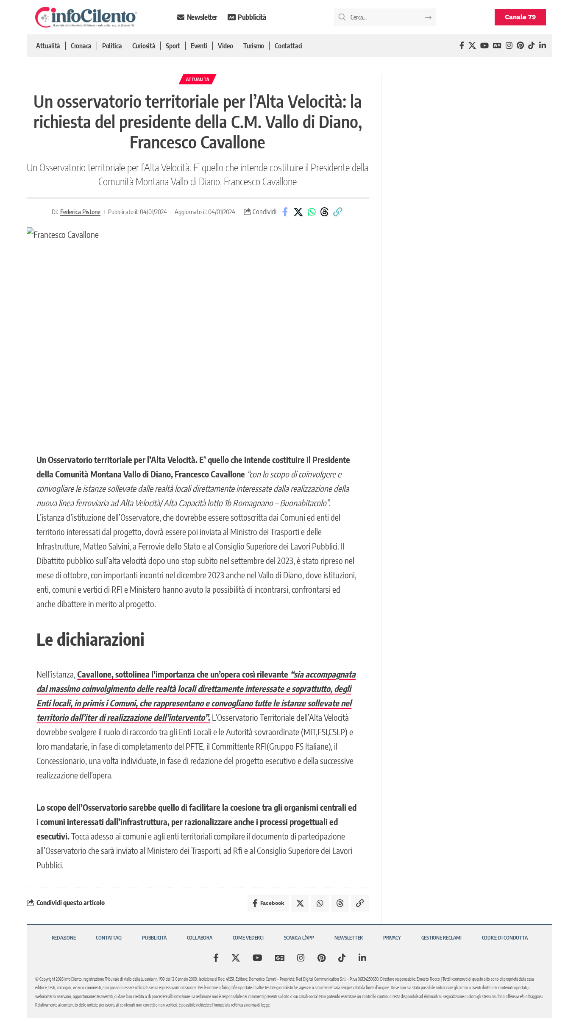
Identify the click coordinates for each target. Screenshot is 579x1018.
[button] (338, 212)
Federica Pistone (80, 211)
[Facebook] (461, 45)
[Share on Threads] (325, 212)
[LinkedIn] (542, 45)
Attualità (197, 79)
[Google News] (497, 45)
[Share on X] (298, 212)
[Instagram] (509, 45)
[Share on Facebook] (285, 212)
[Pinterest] (520, 45)
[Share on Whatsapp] (311, 212)
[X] (472, 45)
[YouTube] (484, 45)
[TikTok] (531, 45)
